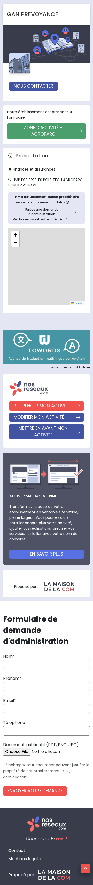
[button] (15, 235)
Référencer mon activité (41, 406)
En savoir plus (46, 554)
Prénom (11, 678)
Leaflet (78, 303)
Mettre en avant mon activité (43, 431)
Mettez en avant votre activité (37, 219)
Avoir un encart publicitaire (70, 367)
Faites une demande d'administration (42, 211)
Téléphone (14, 723)
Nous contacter (33, 86)
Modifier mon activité (39, 417)
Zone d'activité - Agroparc (43, 131)
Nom (8, 656)
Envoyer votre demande (35, 791)
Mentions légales (25, 859)
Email (8, 700)
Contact (16, 850)
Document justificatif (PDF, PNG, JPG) (41, 745)
